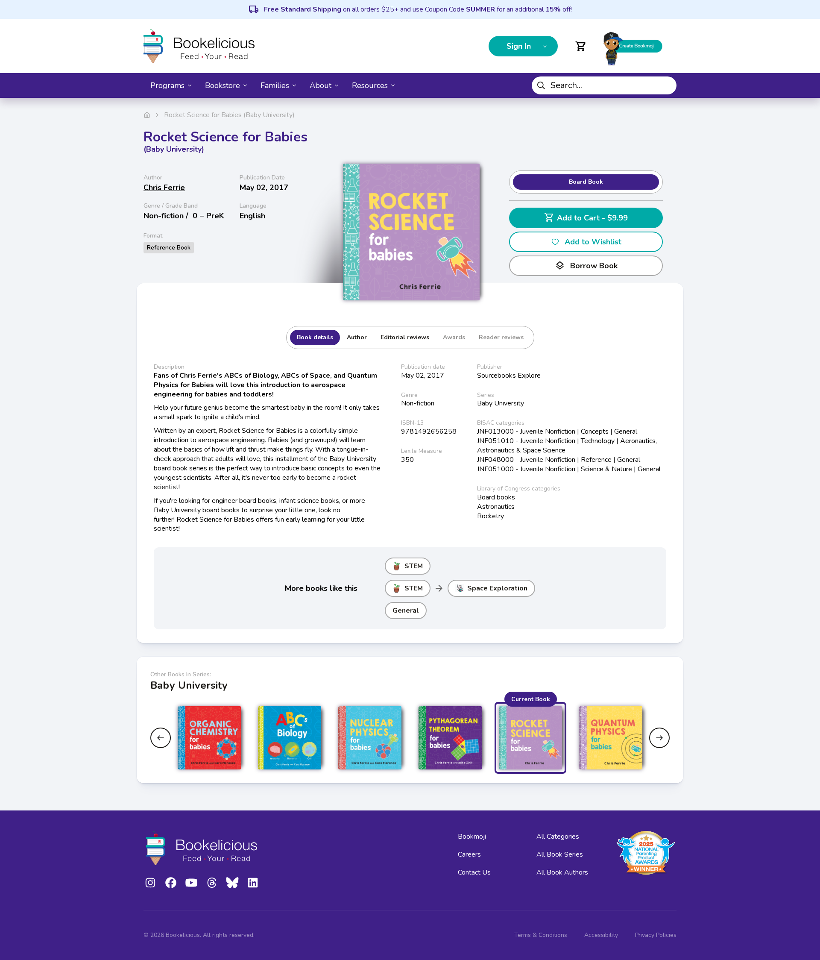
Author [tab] (357, 337)
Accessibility (601, 935)
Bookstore (222, 85)
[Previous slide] (160, 738)
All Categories (557, 836)
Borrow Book (586, 266)
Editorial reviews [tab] (405, 337)
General (405, 610)
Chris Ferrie (164, 187)
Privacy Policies (655, 935)
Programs (167, 85)
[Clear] (666, 85)
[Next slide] (659, 738)
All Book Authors (562, 872)
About (320, 85)
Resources (370, 85)
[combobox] (604, 85)
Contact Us (474, 872)
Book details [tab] (315, 337)
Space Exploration (497, 588)
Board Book (586, 182)
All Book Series (559, 854)
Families (275, 85)
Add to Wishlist (593, 242)
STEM (413, 566)
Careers (469, 854)
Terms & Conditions (540, 935)
